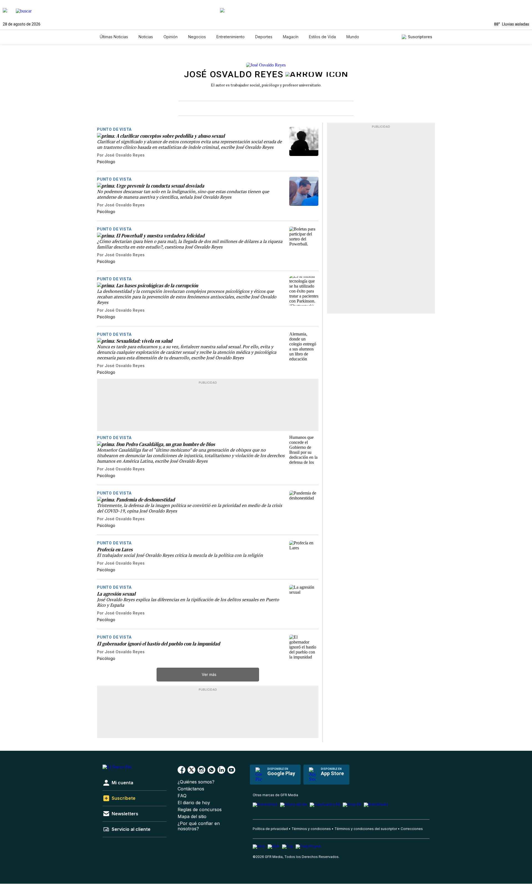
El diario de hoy (194, 802)
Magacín (290, 36)
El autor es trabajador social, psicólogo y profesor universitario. (266, 85)
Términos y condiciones (311, 829)
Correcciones (412, 829)
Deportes (263, 36)
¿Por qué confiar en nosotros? (199, 826)
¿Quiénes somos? (196, 782)
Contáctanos (191, 788)
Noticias (146, 36)
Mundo (352, 36)
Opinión (170, 36)
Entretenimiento (230, 36)
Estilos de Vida (322, 36)
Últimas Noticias (114, 36)
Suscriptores (420, 36)
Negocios (197, 36)
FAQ (182, 795)
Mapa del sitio (192, 816)
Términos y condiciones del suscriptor (365, 829)
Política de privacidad (270, 829)
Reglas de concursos (200, 809)
